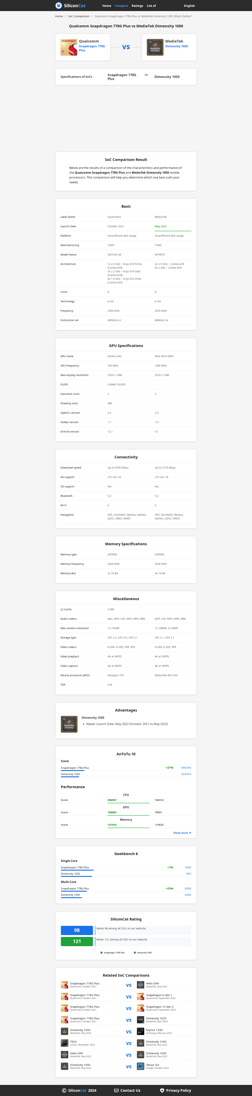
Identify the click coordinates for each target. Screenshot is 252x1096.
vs (129, 985)
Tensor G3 (152, 1065)
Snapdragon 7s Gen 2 (160, 1006)
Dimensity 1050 (176, 46)
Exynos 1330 (154, 1030)
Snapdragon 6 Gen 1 (159, 995)
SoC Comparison (78, 16)
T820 (73, 1041)
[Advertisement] (126, 118)
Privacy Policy (178, 1090)
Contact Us (130, 1090)
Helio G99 (152, 983)
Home (106, 6)
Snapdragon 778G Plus (122, 77)
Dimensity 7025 (156, 1018)
